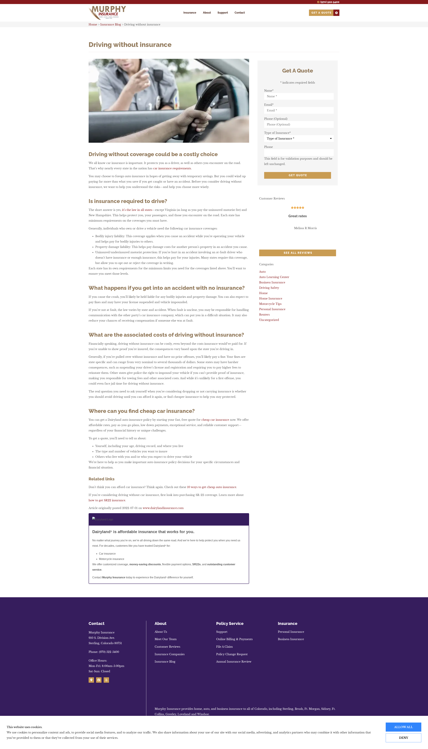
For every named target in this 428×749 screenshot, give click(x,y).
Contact (240, 12)
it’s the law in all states (137, 210)
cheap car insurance (215, 419)
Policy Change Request (232, 654)
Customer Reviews (167, 646)
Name (269, 90)
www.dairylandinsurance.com (163, 508)
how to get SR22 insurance (107, 500)
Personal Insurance (291, 631)
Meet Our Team (166, 639)
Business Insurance (291, 639)
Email (269, 104)
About (207, 12)
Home (93, 24)
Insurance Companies (170, 654)
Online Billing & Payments (234, 639)
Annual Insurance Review (233, 661)
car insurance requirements (172, 168)
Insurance (189, 12)
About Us (161, 631)
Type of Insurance (277, 132)
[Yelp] (106, 680)
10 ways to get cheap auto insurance (211, 487)
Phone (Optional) (275, 118)
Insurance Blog (110, 24)
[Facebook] (98, 680)
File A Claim (224, 646)
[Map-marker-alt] (91, 680)
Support (223, 12)
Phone (268, 147)
